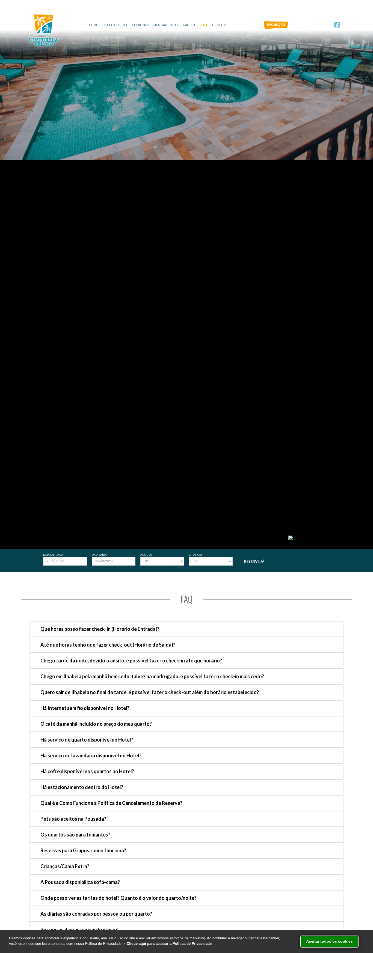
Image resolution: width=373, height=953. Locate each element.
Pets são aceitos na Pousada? (73, 819)
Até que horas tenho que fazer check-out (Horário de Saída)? (107, 645)
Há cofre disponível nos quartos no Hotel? (87, 771)
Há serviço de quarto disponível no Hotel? (86, 740)
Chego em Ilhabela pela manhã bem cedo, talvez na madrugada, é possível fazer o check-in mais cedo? (152, 676)
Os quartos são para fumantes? (75, 835)
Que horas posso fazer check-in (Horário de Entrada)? (99, 629)
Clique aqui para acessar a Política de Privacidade (169, 944)
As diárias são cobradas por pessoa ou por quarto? (96, 914)
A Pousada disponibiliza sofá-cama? (80, 882)
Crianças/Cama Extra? (64, 866)
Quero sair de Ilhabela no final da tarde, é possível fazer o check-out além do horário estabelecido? (149, 692)
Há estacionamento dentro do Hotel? (81, 787)
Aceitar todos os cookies (329, 941)
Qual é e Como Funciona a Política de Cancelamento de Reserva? (111, 803)
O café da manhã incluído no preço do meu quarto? (96, 724)
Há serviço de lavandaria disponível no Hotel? (90, 755)
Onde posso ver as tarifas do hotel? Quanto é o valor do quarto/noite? (118, 898)
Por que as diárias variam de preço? (79, 930)
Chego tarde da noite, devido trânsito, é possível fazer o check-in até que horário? (131, 661)
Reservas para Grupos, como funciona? (83, 850)
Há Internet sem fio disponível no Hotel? (84, 708)
